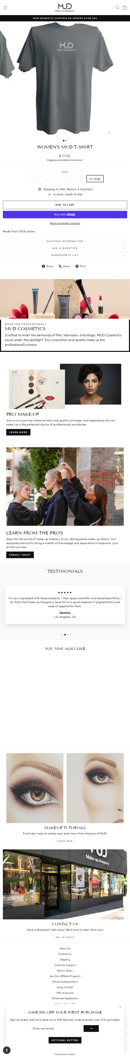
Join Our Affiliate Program (65, 976)
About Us (65, 948)
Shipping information (65, 241)
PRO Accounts (65, 992)
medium (48, 178)
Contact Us (65, 953)
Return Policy (65, 970)
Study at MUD (65, 987)
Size (65, 172)
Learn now (65, 841)
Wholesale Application (65, 998)
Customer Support (65, 965)
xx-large (95, 178)
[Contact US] (65, 884)
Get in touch (65, 937)
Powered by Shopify (65, 1054)
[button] (7, 1050)
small (32, 178)
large (63, 178)
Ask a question (65, 248)
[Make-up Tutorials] (65, 788)
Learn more (18, 432)
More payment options (65, 223)
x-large (78, 178)
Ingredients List (65, 255)
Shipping (52, 160)
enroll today (20, 554)
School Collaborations (65, 981)
